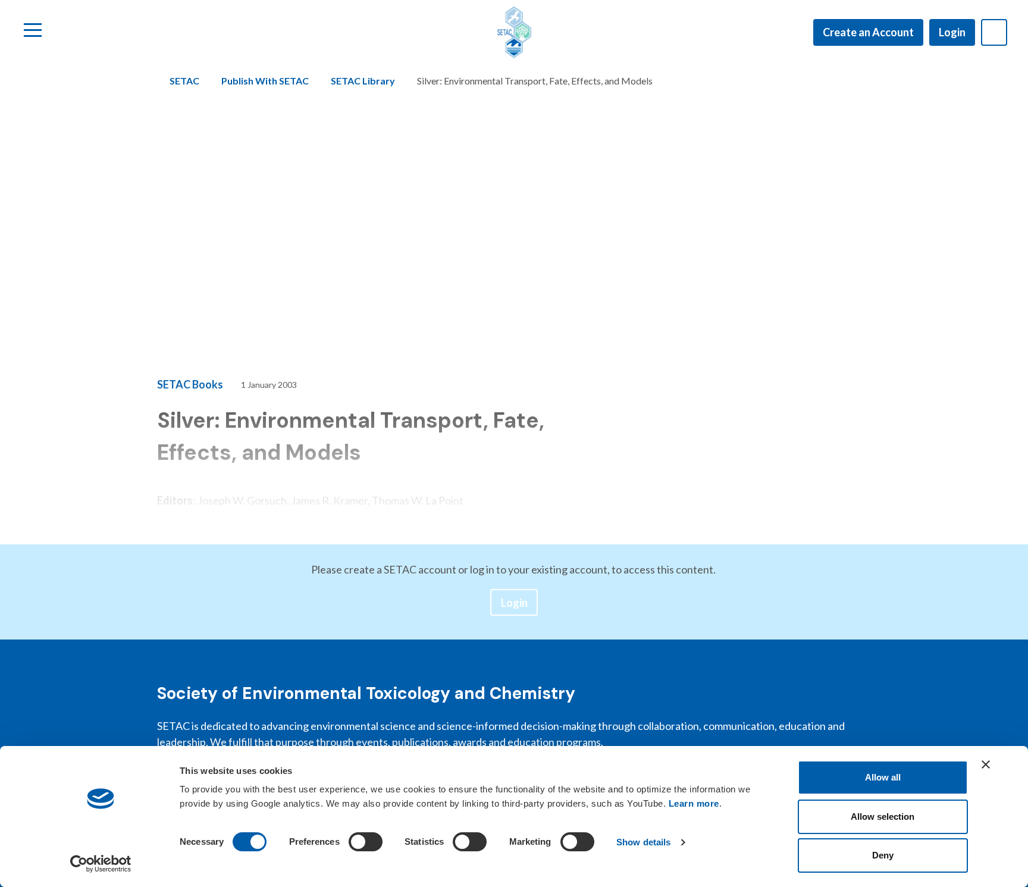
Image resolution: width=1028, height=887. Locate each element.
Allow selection (882, 816)
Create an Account (868, 32)
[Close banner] (986, 764)
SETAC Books (190, 384)
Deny (883, 855)
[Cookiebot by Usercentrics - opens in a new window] (101, 864)
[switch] (366, 841)
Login (952, 32)
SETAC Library (363, 80)
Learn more (694, 803)
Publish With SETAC (265, 80)
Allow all (883, 777)
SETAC (184, 80)
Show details (643, 842)
